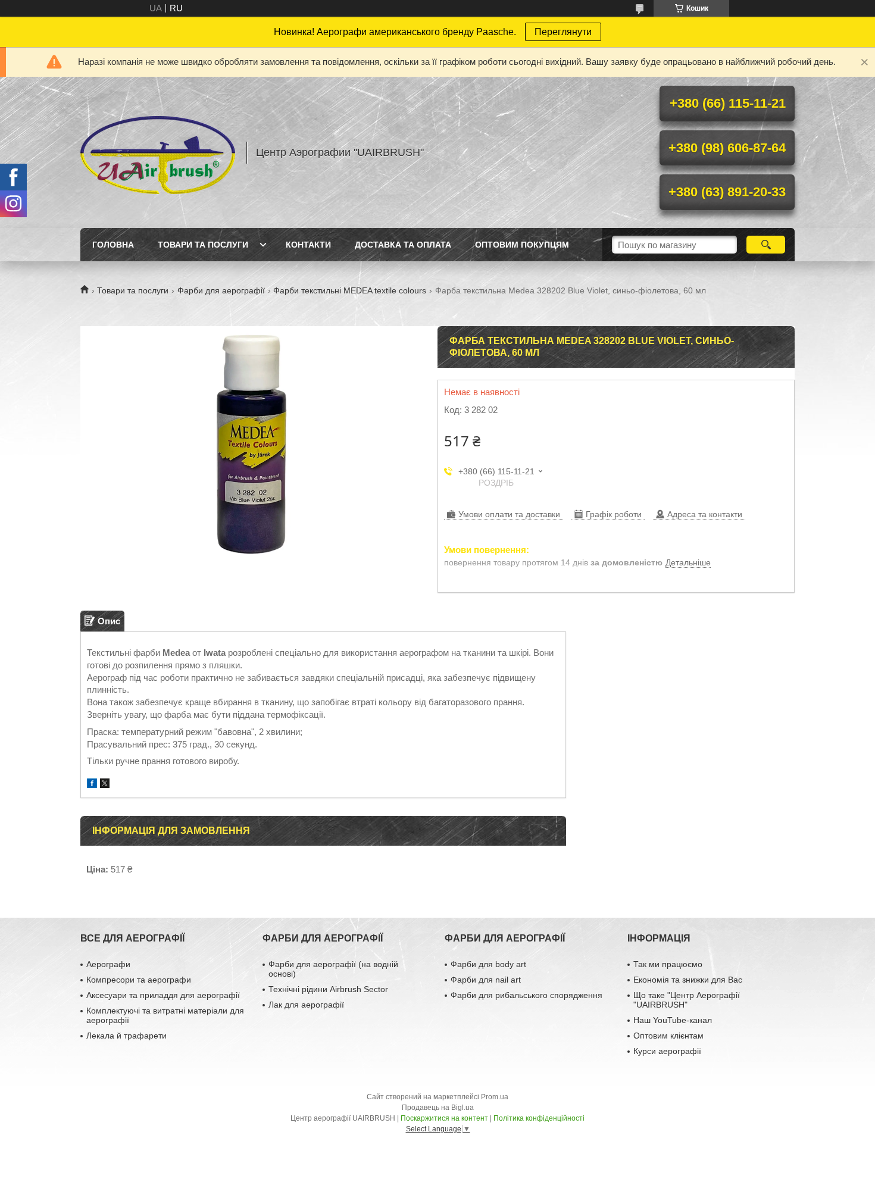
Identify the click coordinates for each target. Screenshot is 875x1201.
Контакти (308, 244)
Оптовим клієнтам (668, 1035)
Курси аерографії (667, 1051)
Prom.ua (494, 1097)
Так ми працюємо (667, 964)
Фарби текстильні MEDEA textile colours (349, 290)
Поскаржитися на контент (444, 1118)
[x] (105, 785)
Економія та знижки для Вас (687, 979)
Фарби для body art (488, 964)
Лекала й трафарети (126, 1035)
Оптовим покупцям (522, 244)
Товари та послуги (203, 244)
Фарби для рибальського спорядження (526, 995)
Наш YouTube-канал (672, 1020)
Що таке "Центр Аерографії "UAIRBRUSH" (686, 999)
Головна (113, 244)
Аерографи (108, 964)
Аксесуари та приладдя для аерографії (163, 995)
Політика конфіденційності (539, 1118)
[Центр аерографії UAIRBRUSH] (157, 152)
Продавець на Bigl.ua (438, 1107)
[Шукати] (765, 245)
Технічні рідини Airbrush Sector (328, 989)
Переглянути (563, 32)
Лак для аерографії (306, 1004)
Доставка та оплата (403, 244)
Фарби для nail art (486, 979)
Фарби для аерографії (221, 290)
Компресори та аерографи (138, 979)
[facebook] (92, 785)
